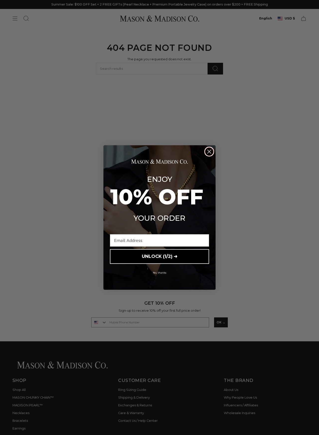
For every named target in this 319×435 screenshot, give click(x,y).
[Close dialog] (209, 151)
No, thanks (159, 272)
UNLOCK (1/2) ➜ (159, 256)
